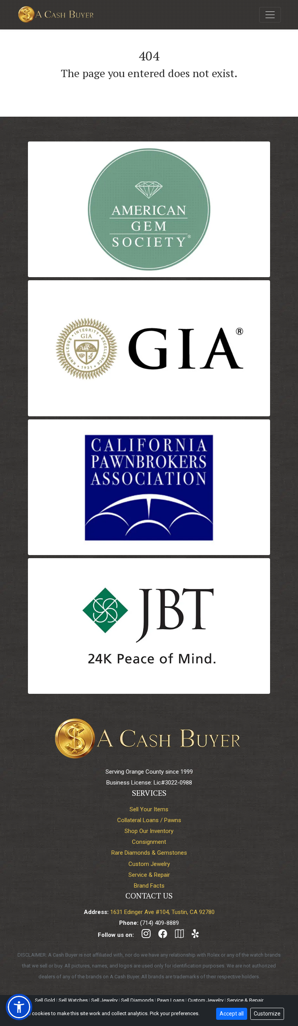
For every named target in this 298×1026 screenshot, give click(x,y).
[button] (19, 1007)
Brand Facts (149, 885)
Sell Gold (45, 1000)
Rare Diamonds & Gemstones (149, 852)
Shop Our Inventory (149, 831)
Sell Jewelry (104, 1000)
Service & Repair (149, 874)
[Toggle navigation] (270, 14)
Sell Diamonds (137, 1000)
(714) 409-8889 (159, 922)
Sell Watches (73, 1000)
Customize (267, 1013)
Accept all (232, 1013)
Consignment (149, 841)
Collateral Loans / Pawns (149, 820)
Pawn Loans (170, 1000)
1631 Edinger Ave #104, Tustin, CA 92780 (162, 912)
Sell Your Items (149, 809)
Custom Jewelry (149, 863)
